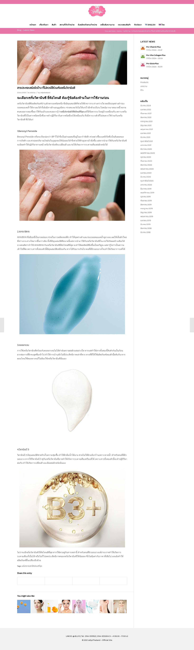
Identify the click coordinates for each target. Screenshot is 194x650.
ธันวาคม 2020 (146, 149)
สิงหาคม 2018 (146, 228)
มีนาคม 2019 (145, 224)
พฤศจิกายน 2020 (147, 152)
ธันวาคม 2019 (145, 188)
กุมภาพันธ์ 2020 (146, 180)
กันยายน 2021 (145, 113)
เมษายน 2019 (145, 220)
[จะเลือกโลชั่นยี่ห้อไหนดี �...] (192, 325)
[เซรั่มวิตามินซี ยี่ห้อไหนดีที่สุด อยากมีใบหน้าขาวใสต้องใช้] (120, 606)
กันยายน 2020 (146, 160)
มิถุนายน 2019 (146, 212)
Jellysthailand (45, 92)
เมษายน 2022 (145, 109)
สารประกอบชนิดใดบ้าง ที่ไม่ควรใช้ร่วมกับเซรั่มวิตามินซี (46, 88)
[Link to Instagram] (171, 2)
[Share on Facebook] (31, 581)
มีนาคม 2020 (145, 176)
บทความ (33, 92)
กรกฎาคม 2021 (146, 121)
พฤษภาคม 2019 (146, 216)
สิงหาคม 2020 (146, 164)
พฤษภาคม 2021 (146, 129)
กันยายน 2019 (146, 200)
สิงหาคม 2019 (146, 204)
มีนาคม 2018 (145, 232)
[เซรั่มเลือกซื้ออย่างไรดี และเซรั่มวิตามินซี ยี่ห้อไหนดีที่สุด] (37, 606)
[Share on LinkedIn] (86, 581)
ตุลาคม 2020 (145, 156)
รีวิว (142, 90)
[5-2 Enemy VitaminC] (72, 63)
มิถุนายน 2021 (145, 125)
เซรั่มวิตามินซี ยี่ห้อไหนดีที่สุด (32, 566)
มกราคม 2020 (146, 184)
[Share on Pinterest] (58, 581)
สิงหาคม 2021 (145, 117)
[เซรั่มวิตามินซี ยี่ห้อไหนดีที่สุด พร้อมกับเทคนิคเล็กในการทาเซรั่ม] (51, 606)
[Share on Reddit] (113, 581)
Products (144, 82)
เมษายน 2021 (145, 133)
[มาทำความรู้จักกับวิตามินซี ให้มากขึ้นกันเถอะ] (23, 606)
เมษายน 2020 (146, 172)
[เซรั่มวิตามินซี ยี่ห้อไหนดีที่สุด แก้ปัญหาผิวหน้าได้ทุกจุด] (92, 606)
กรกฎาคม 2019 (146, 208)
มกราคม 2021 (145, 145)
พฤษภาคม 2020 (147, 168)
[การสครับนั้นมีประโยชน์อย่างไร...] (2, 325)
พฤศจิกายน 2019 (147, 192)
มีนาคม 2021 (145, 137)
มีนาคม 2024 (145, 105)
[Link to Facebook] (167, 2)
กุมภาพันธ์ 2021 (146, 141)
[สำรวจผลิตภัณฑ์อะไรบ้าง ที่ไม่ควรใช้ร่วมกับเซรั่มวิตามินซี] (65, 606)
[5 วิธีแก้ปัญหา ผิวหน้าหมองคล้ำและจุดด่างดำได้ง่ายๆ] (79, 606)
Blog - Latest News (26, 30)
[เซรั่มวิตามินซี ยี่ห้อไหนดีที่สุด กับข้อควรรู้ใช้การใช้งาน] (106, 606)
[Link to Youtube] (175, 2)
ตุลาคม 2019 (145, 196)
